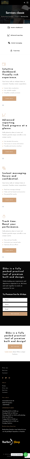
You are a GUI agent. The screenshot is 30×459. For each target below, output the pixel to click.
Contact (5, 373)
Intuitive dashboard (16, 27)
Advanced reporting (16, 35)
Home (4, 385)
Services (5, 370)
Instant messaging (16, 43)
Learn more (9, 98)
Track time (16, 50)
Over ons (5, 367)
